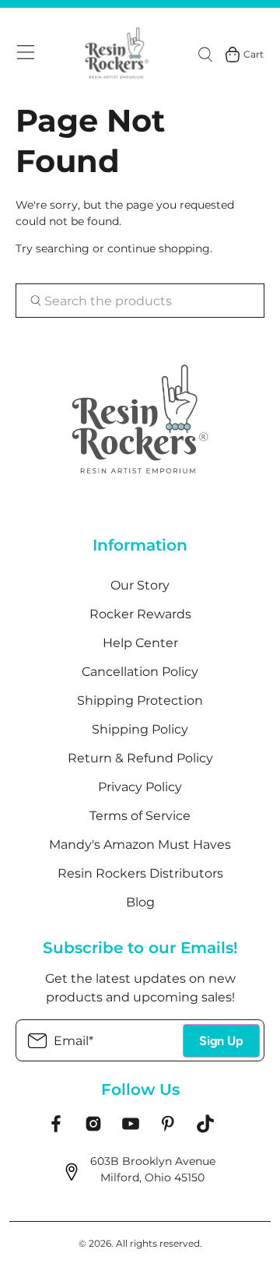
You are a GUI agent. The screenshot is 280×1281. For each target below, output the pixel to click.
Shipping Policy (140, 729)
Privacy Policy (140, 787)
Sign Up (221, 1040)
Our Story (140, 585)
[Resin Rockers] (117, 54)
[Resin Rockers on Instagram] (93, 1129)
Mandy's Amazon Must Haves (140, 844)
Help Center (140, 642)
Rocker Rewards (140, 614)
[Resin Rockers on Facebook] (56, 1129)
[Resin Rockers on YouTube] (130, 1129)
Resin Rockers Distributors (140, 873)
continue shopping (158, 248)
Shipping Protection (140, 700)
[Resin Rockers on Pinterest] (168, 1129)
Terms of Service (140, 815)
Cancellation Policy (140, 671)
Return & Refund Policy (140, 758)
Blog (140, 902)
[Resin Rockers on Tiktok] (205, 1129)
